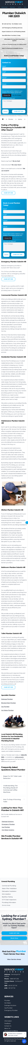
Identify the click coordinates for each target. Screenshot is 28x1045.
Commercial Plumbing (9, 885)
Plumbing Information (9, 902)
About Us (7, 1028)
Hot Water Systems (8, 830)
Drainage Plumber (7, 699)
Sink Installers (6, 894)
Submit (5, 111)
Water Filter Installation (9, 888)
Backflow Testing (7, 897)
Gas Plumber (5, 706)
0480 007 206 (18, 111)
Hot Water (7, 1003)
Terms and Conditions (11, 1031)
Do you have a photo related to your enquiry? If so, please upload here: (12, 91)
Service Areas (6, 905)
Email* (4, 72)
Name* (4, 66)
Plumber (7, 1000)
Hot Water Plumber (7, 710)
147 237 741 (11, 988)
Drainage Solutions (8, 821)
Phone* (4, 77)
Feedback (7, 1023)
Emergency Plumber (8, 824)
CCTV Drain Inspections (9, 899)
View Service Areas (14, 959)
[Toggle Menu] (27, 522)
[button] (14, 777)
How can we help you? (8, 98)
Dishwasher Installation (9, 891)
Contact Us (7, 1026)
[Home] (14, 3)
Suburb (4, 84)
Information (8, 1021)
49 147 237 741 (12, 985)
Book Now (14, 938)
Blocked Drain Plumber (8, 703)
